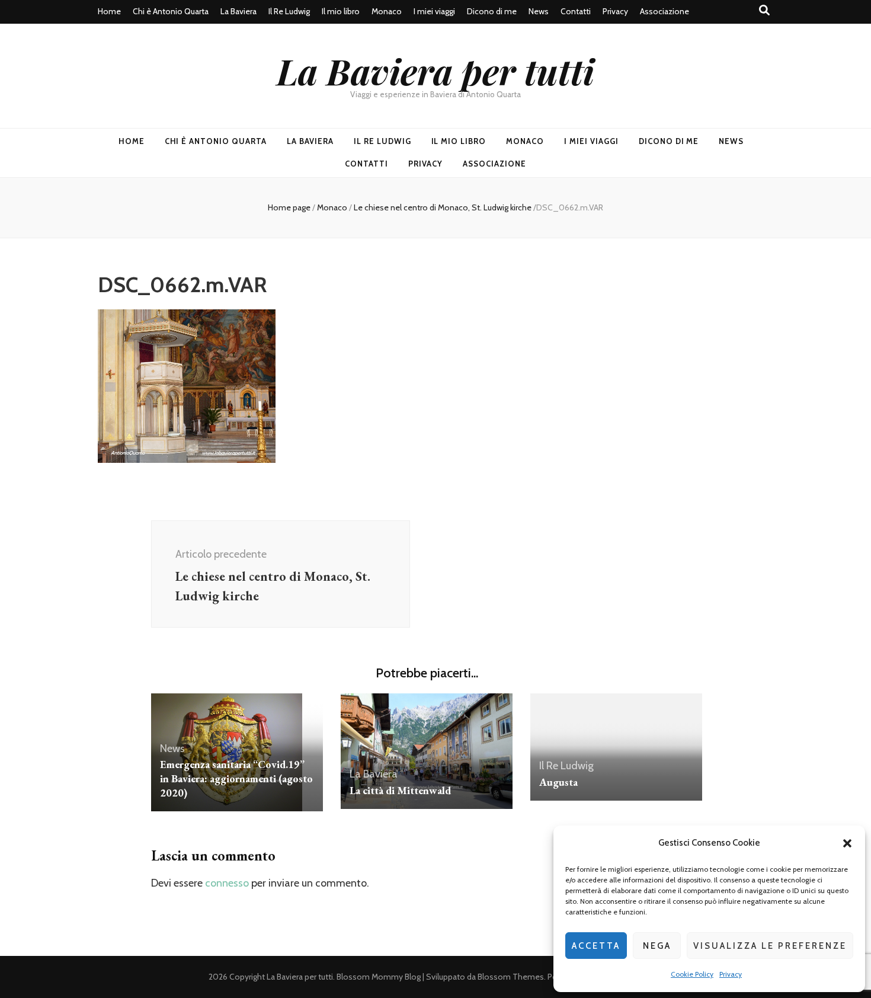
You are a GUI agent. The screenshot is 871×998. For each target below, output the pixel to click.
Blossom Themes (511, 976)
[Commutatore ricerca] (764, 10)
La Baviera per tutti (435, 70)
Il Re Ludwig (289, 11)
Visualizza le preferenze (770, 946)
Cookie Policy (692, 974)
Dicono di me (492, 11)
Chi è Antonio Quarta (171, 11)
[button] (847, 843)
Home (109, 11)
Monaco (387, 11)
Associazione (664, 11)
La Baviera (238, 11)
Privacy (730, 974)
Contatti (576, 11)
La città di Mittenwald (400, 790)
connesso (227, 883)
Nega (657, 946)
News (539, 11)
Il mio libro (341, 11)
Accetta (596, 946)
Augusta (558, 782)
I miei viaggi (434, 11)
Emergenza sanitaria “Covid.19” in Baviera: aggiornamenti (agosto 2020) (236, 778)
